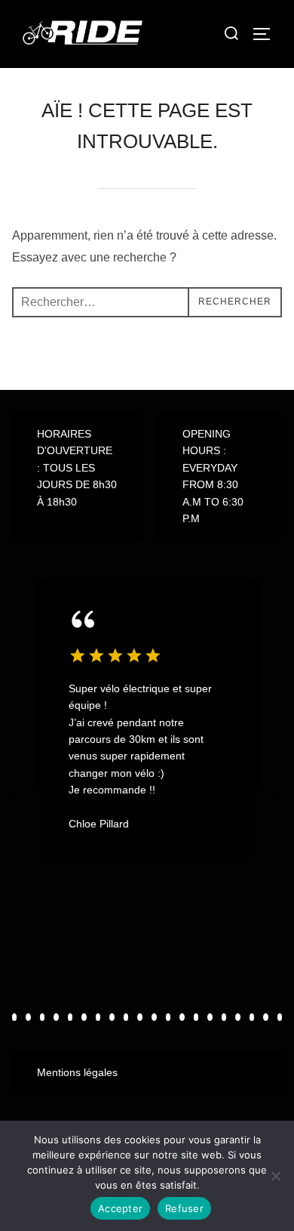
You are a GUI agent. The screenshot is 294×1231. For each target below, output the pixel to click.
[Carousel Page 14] (196, 1017)
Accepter (120, 1208)
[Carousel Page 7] (98, 1017)
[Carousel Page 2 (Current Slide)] (28, 1017)
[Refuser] (275, 1175)
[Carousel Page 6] (84, 1017)
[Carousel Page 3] (42, 1017)
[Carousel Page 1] (14, 1017)
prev (17, 796)
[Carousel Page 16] (224, 1017)
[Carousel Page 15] (210, 1017)
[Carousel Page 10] (139, 1017)
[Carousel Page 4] (56, 1017)
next (275, 796)
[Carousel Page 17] (237, 1017)
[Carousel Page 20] (280, 1017)
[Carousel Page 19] (265, 1017)
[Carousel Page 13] (182, 1017)
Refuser (184, 1208)
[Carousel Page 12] (168, 1017)
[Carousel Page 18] (252, 1017)
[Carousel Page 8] (112, 1017)
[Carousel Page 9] (126, 1017)
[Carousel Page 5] (70, 1017)
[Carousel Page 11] (154, 1017)
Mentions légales (77, 1072)
